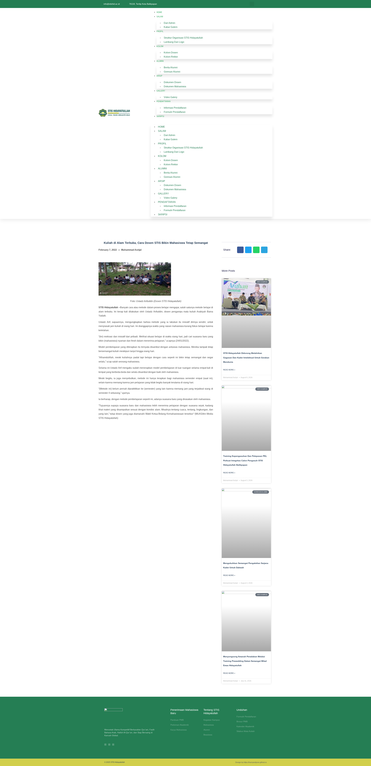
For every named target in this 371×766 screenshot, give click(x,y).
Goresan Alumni (172, 71)
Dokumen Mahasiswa (175, 86)
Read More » (229, 370)
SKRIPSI (160, 116)
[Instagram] (105, 745)
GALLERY (161, 91)
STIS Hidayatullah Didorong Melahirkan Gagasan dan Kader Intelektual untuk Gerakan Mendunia (246, 357)
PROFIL (160, 31)
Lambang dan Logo (174, 42)
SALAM (160, 17)
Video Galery (170, 97)
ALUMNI (160, 61)
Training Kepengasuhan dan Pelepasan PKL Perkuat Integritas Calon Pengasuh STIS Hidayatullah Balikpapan (245, 460)
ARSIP (159, 76)
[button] (252, 4)
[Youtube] (113, 745)
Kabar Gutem (170, 27)
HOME (159, 12)
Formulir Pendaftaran (175, 112)
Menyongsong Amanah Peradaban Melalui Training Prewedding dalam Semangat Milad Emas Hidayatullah (245, 661)
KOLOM (160, 46)
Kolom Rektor (171, 57)
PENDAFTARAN (163, 101)
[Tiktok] (109, 745)
